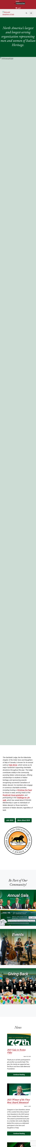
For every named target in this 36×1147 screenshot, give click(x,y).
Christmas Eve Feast (24, 790)
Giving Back (18, 974)
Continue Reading (21, 1075)
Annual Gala (18, 895)
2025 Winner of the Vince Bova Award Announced (18, 1101)
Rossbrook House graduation (13, 795)
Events (18, 934)
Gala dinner (13, 765)
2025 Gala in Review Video (16, 1051)
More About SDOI (23, 820)
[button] (26, 13)
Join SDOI (9, 820)
